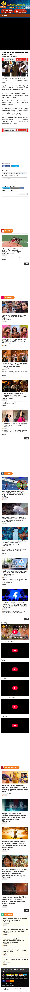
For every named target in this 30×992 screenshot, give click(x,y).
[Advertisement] (15, 34)
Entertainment (9, 297)
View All (26, 263)
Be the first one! (22, 173)
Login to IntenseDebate (6, 188)
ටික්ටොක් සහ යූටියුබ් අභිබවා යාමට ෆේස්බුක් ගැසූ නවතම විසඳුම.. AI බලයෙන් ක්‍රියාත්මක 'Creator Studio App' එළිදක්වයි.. (15, 604)
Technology (8, 473)
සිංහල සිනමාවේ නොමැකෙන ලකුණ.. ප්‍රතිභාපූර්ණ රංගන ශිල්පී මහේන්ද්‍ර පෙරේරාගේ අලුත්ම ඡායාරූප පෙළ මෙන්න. (15, 395)
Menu (5, 15)
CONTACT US (4, 971)
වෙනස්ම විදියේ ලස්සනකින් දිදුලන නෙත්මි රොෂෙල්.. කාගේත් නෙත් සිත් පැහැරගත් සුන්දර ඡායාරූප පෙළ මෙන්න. (15, 365)
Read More (4, 259)
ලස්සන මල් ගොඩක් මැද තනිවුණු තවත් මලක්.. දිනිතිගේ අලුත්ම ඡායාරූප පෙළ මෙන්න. (14, 341)
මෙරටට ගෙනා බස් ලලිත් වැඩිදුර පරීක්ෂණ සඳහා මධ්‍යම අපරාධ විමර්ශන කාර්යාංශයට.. (15, 920)
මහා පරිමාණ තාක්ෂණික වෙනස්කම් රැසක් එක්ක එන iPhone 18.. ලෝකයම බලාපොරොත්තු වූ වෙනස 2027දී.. (15, 542)
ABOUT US (22, 969)
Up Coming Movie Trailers (11, 767)
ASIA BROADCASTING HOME (12, 969)
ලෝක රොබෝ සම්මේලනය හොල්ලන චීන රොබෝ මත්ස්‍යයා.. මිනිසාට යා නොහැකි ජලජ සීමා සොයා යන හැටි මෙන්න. (14, 519)
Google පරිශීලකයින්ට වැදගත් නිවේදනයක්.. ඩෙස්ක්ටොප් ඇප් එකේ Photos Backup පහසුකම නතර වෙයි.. (15, 573)
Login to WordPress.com (15, 188)
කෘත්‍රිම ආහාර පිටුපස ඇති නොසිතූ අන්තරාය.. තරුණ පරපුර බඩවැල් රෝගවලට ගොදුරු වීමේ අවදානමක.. (13, 250)
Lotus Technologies (24, 991)
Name (3, 190)
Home (3, 969)
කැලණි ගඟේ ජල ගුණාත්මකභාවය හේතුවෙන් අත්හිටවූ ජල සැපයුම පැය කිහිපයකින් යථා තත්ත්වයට (13, 940)
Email (12, 190)
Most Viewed (8, 914)
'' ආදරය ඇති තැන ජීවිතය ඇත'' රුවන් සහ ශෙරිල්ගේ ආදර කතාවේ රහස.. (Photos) (14, 317)
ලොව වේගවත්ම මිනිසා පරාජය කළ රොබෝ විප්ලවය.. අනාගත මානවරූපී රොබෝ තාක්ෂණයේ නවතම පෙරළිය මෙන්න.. (13, 494)
